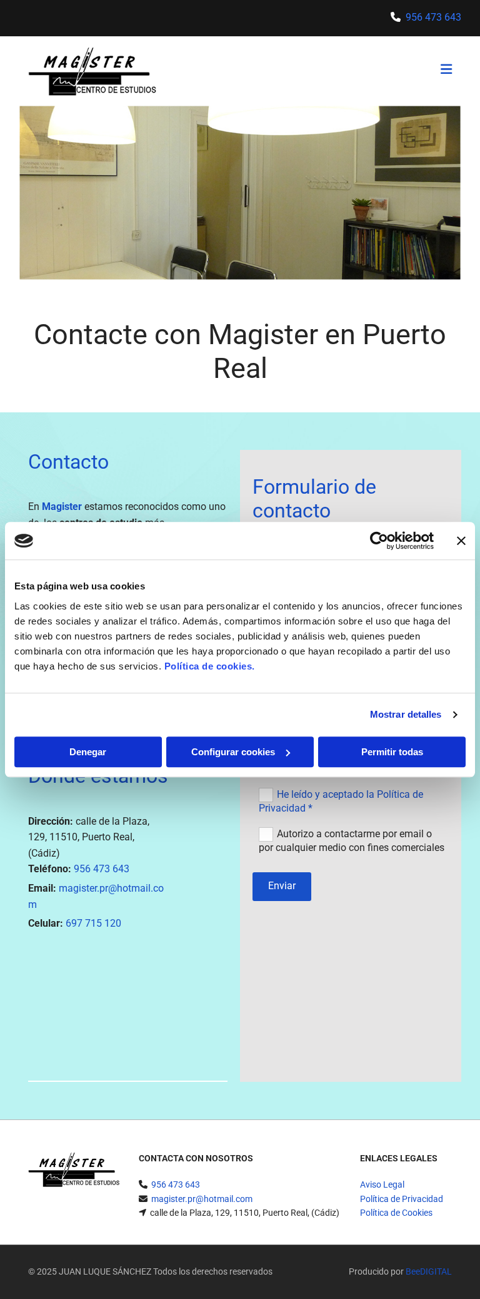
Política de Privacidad (401, 1199)
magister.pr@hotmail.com (201, 1199)
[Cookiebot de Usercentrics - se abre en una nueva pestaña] (379, 540)
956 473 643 (433, 17)
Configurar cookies (233, 751)
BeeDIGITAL (429, 1271)
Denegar (87, 751)
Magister (62, 506)
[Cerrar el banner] (461, 540)
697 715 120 (93, 923)
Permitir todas (392, 751)
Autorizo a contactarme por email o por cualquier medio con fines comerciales (351, 840)
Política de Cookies (396, 1213)
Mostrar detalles (406, 714)
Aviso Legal (382, 1184)
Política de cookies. (209, 666)
